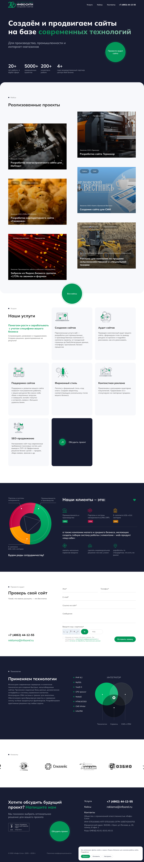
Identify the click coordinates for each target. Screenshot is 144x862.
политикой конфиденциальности (87, 639)
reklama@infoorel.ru (21, 640)
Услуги (90, 5)
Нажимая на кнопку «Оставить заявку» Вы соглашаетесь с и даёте (83, 639)
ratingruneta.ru (18, 829)
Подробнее (85, 852)
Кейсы (100, 5)
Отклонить (96, 856)
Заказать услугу (78, 354)
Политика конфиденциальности (59, 853)
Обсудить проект (77, 442)
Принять (85, 856)
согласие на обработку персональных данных (85, 641)
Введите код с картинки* (73, 627)
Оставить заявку (125, 639)
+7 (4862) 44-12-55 (127, 5)
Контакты (111, 5)
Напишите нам (41, 807)
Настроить (107, 856)
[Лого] (20, 5)
